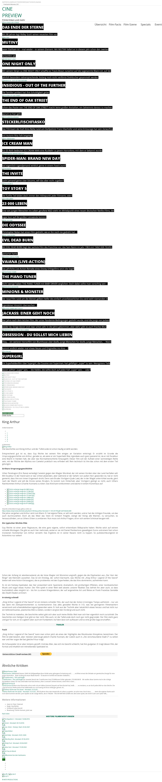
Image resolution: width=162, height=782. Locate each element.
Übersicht (100, 24)
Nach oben (5, 714)
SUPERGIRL (12, 356)
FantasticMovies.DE (11, 4)
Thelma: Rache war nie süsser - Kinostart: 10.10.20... (19, 692)
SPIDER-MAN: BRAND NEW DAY (31, 158)
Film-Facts (115, 24)
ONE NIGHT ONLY (18, 63)
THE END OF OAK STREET (25, 100)
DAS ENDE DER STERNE (23, 27)
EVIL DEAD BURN (17, 240)
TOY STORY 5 (14, 188)
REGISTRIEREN (17, 2)
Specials (146, 24)
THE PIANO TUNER (19, 276)
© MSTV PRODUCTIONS (10, 780)
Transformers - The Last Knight (12, 679)
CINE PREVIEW (12, 12)
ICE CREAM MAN (17, 143)
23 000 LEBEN (14, 203)
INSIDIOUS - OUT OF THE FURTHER (33, 85)
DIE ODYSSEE (14, 225)
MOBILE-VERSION (7, 413)
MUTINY (10, 42)
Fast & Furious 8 (7, 686)
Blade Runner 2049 (8, 673)
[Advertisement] (60, 555)
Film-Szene (130, 24)
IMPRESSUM (7, 2)
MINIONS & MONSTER (22, 291)
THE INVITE (12, 173)
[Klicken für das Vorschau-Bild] (7, 447)
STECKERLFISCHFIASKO (23, 121)
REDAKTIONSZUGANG (32, 2)
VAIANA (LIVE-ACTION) (23, 261)
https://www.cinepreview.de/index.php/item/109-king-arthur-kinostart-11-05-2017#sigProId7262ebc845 (36, 511)
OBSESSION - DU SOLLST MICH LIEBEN (37, 334)
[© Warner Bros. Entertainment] (20, 489)
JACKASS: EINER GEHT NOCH (28, 313)
